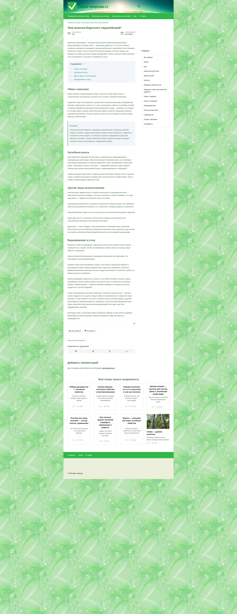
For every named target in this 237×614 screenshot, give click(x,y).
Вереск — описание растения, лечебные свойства (131, 420)
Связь (80, 455)
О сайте (143, 16)
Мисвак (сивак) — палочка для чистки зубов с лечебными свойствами (158, 390)
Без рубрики (148, 57)
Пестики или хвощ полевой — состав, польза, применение (79, 420)
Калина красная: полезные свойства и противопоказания (105, 389)
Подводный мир (149, 105)
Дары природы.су (94, 6)
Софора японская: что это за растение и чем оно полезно (132, 389)
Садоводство (148, 115)
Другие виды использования (85, 76)
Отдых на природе (150, 101)
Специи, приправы (150, 119)
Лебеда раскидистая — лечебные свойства (79, 389)
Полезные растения (100, 16)
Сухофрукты (148, 124)
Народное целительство (78, 16)
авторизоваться (108, 368)
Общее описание (80, 69)
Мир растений (149, 76)
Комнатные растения (121, 16)
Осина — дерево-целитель (155, 433)
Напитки (147, 80)
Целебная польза (80, 72)
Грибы (146, 62)
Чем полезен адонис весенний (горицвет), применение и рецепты (105, 422)
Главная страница (74, 22)
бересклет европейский (77, 340)
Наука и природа (150, 96)
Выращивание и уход (82, 79)
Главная (71, 455)
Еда (135, 16)
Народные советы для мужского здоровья (155, 91)
